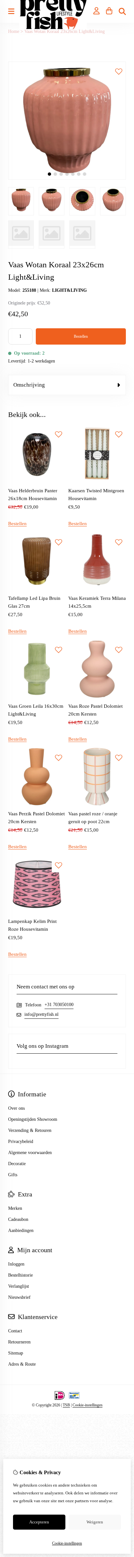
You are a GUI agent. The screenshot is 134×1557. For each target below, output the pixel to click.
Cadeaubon (18, 1219)
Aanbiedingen (21, 1230)
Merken (15, 1208)
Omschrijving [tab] (29, 385)
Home (13, 31)
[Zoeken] (122, 11)
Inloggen (16, 1264)
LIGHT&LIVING (69, 290)
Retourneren (19, 1342)
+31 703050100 (59, 1004)
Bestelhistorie (20, 1275)
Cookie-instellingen (87, 1405)
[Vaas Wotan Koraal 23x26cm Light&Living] (67, 178)
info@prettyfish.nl (41, 1014)
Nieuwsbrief (19, 1297)
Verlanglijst (18, 1286)
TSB (66, 1405)
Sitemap (15, 1353)
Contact (15, 1330)
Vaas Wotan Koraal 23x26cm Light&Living (64, 31)
